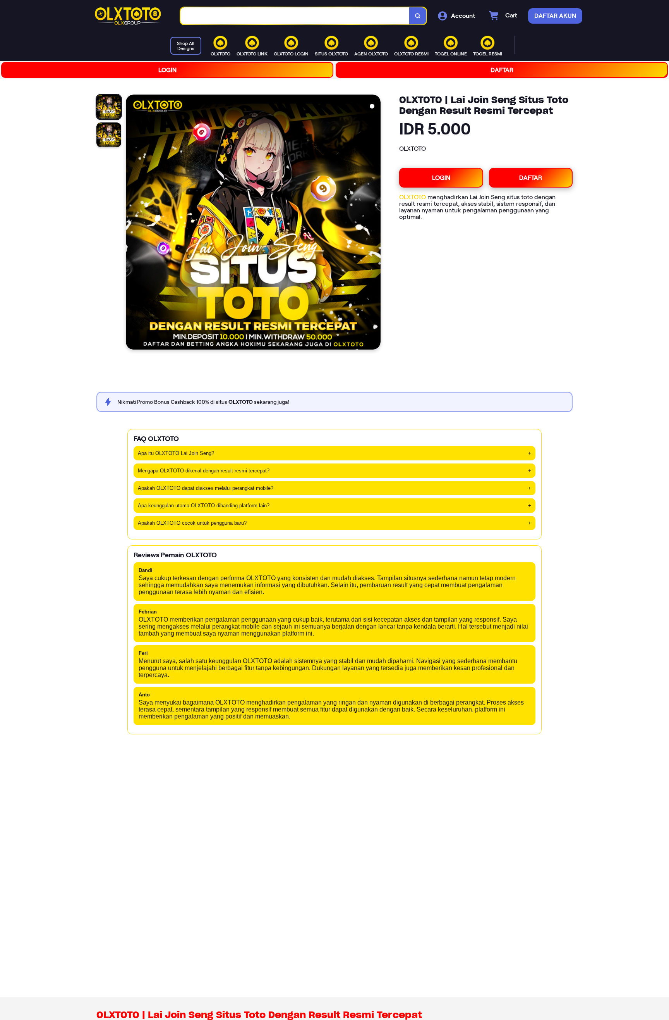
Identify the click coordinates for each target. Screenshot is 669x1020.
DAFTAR (502, 70)
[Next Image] (374, 223)
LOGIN (167, 70)
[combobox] (295, 16)
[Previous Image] (132, 223)
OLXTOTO (412, 197)
